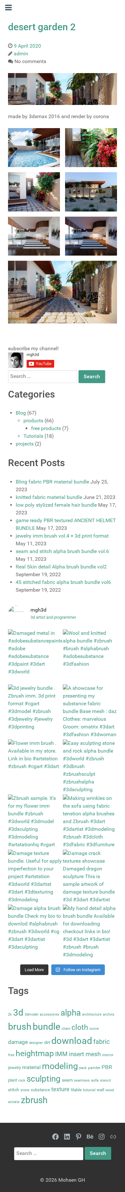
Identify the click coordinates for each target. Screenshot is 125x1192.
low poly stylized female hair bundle (56, 505)
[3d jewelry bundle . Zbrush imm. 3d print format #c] (35, 711)
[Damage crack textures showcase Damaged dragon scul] (90, 876)
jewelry (14, 1067)
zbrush (34, 1100)
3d (18, 1012)
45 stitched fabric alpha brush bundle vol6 (63, 582)
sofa (95, 1080)
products (33, 421)
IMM (61, 1054)
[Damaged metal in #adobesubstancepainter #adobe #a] (35, 656)
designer (36, 1043)
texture (60, 1089)
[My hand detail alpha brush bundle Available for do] (90, 932)
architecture (92, 1014)
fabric (101, 1042)
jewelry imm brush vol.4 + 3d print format (62, 536)
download (71, 1040)
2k (10, 1014)
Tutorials (33, 436)
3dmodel (31, 1014)
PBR (107, 1067)
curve (94, 1028)
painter (94, 1067)
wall (100, 1089)
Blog (21, 413)
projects (25, 444)
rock (21, 1080)
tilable (76, 1089)
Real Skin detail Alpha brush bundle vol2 (61, 567)
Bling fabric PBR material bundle (52, 482)
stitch (13, 1090)
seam (67, 1080)
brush (19, 1026)
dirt (47, 1042)
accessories (49, 1014)
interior (107, 1055)
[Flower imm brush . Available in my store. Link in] (35, 766)
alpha (71, 1013)
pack (83, 1068)
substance (40, 1089)
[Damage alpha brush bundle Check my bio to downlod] (35, 932)
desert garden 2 (42, 27)
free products (46, 428)
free (11, 1055)
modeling (60, 1066)
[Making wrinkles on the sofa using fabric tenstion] (90, 821)
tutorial (89, 1090)
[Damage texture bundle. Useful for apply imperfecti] (35, 876)
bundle (46, 1026)
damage (18, 1042)
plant (12, 1080)
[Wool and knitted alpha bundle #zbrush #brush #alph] (90, 656)
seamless (82, 1080)
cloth (79, 1027)
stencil (105, 1080)
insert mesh (85, 1054)
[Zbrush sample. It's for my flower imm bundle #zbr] (35, 821)
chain (66, 1029)
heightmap (35, 1053)
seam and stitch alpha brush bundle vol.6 (62, 551)
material (31, 1067)
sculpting (44, 1079)
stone (25, 1090)
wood (109, 1090)
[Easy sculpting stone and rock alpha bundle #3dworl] (90, 766)
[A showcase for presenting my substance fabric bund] (90, 711)
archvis (108, 1014)
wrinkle (14, 1102)
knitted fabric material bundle (49, 497)
